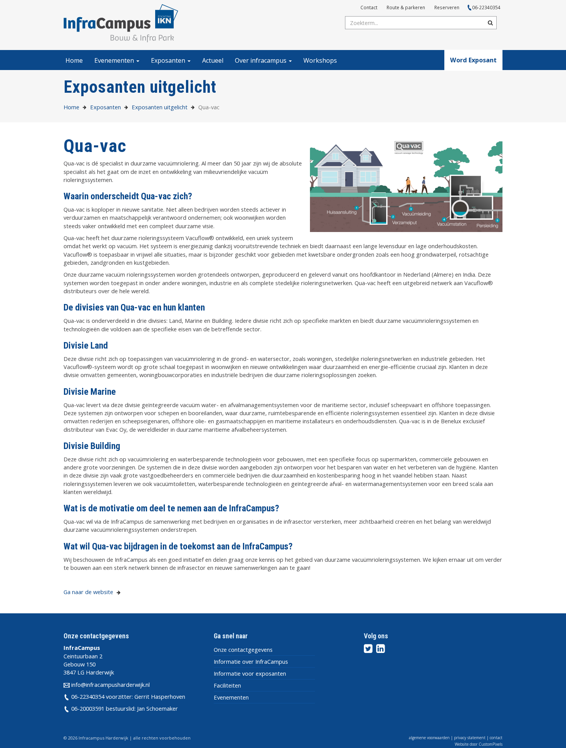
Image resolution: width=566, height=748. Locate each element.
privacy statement (470, 737)
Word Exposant (473, 60)
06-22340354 (486, 7)
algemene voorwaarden (429, 737)
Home (74, 60)
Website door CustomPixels (478, 744)
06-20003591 (87, 708)
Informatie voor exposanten (250, 673)
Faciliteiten (227, 685)
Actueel (212, 60)
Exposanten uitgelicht (160, 107)
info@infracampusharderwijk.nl (110, 684)
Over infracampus (261, 60)
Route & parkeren (406, 7)
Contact (368, 7)
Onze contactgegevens (243, 649)
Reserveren (446, 7)
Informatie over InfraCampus (251, 661)
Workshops (320, 60)
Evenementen (115, 60)
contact (496, 737)
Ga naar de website (89, 592)
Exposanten (169, 60)
